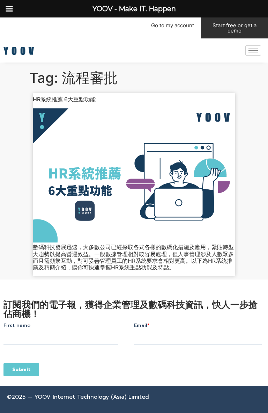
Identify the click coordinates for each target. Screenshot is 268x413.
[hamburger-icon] (253, 50)
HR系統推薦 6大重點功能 (64, 99)
